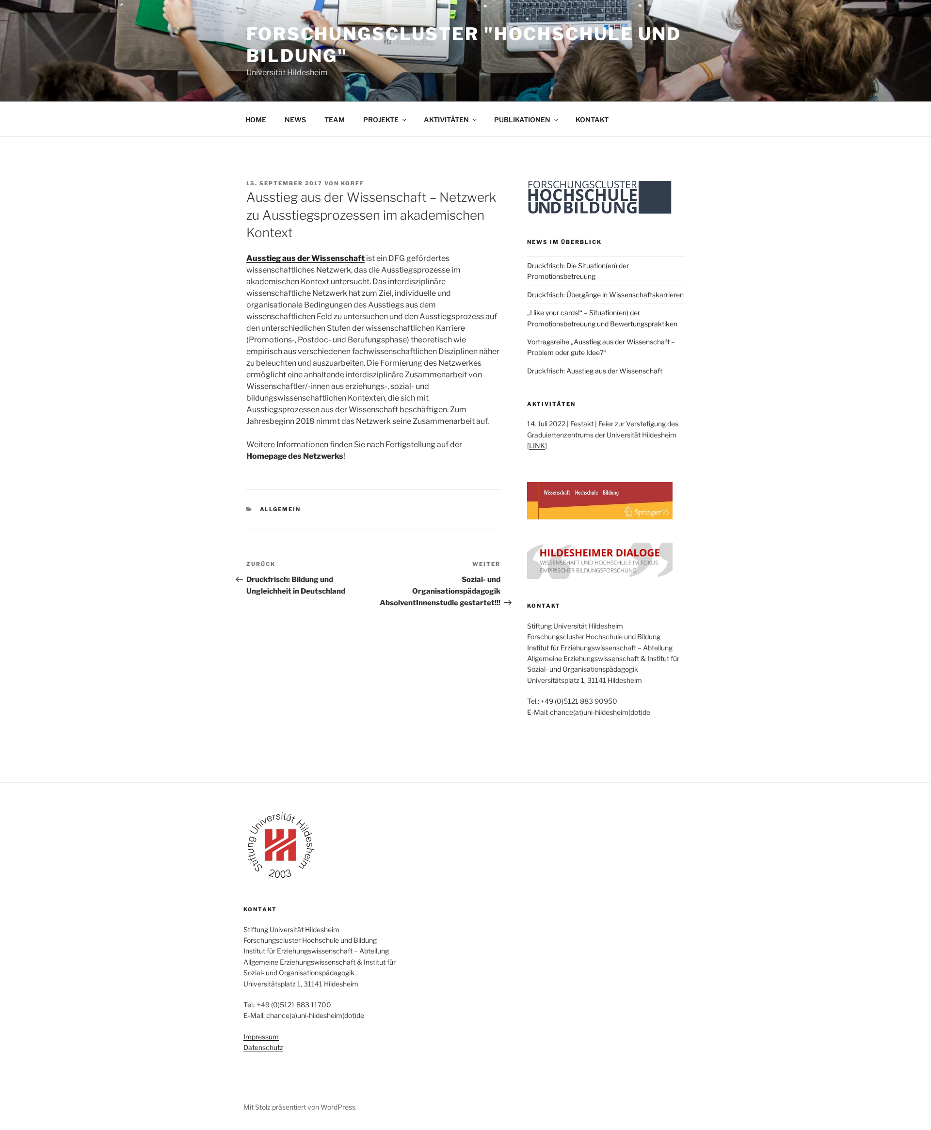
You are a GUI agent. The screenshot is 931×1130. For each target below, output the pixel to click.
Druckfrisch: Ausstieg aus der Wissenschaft (594, 371)
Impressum (261, 1037)
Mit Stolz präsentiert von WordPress (299, 1107)
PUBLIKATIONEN (522, 119)
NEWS (295, 119)
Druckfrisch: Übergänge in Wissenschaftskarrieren (605, 295)
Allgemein (280, 509)
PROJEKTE (381, 119)
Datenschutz (263, 1047)
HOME (255, 119)
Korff (352, 183)
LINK (537, 445)
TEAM (334, 119)
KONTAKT (592, 119)
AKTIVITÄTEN (446, 119)
